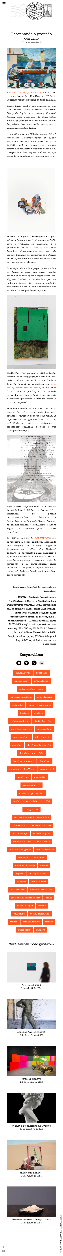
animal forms (23, 673)
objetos (19, 874)
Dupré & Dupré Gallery (21, 769)
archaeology (22, 681)
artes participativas (31, 689)
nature (44, 866)
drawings (45, 761)
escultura (23, 778)
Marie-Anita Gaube (20, 850)
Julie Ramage (20, 834)
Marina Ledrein (45, 850)
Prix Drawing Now (37, 248)
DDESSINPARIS (43, 538)
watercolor (24, 930)
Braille (38, 713)
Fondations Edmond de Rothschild (31, 802)
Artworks (17, 705)
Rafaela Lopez (25, 906)
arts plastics (44, 697)
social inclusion (39, 914)
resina (42, 906)
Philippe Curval (38, 874)
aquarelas (41, 673)
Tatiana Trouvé (31, 922)
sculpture (19, 914)
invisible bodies (41, 826)
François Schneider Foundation (31, 818)
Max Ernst (39, 858)
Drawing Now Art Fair (31, 753)
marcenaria (43, 842)
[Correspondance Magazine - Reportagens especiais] (31, 11)
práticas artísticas (41, 890)
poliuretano (17, 890)
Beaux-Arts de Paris (39, 705)
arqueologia (41, 681)
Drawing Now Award (23, 761)
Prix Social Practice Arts (25, 898)
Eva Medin (39, 778)
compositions (44, 729)
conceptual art (21, 737)
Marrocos (23, 858)
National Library (25, 866)
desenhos (17, 745)
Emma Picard (47, 769)
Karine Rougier (41, 834)
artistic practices (21, 697)
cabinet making (19, 721)
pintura (21, 882)
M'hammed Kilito (22, 842)
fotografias (31, 810)
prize (49, 898)
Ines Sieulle (19, 826)
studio (13, 922)
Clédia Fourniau (43, 721)
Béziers (24, 713)
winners (40, 930)
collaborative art (21, 729)
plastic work (38, 882)
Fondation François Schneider (26, 93)
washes (49, 922)
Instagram (4, 1251)
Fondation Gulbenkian (31, 794)
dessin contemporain (39, 745)
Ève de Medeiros (31, 785)
